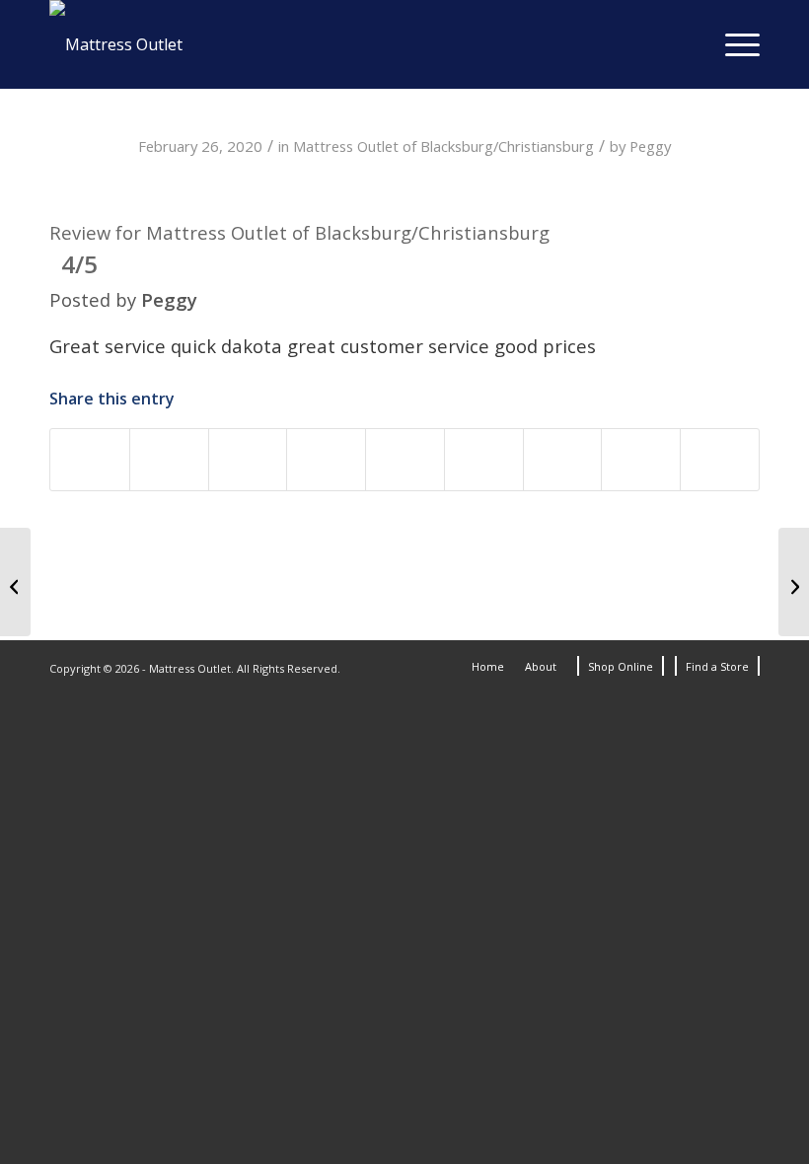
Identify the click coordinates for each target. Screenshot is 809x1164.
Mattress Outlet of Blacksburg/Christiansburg (443, 146)
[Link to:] (15, 582)
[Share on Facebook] (89, 459)
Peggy (650, 146)
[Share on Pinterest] (326, 459)
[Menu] (732, 44)
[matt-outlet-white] (116, 44)
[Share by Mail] (641, 459)
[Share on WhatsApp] (248, 459)
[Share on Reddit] (563, 459)
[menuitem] (732, 44)
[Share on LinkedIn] (405, 459)
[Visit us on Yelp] (720, 459)
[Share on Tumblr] (484, 459)
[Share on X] (169, 459)
